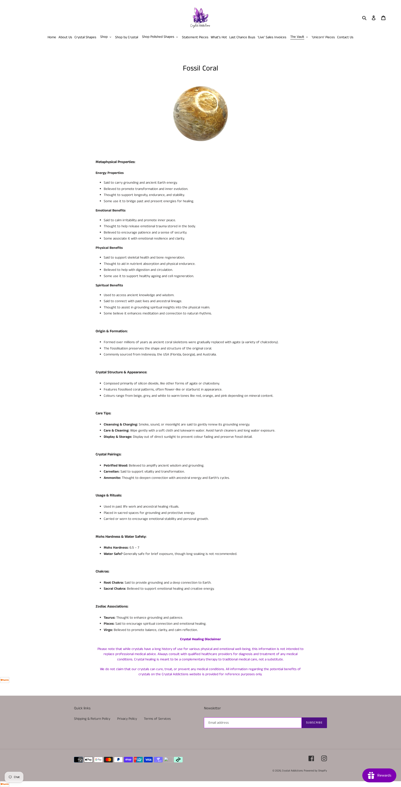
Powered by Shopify (315, 771)
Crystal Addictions (292, 771)
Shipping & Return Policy (92, 718)
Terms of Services (157, 718)
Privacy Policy (127, 718)
